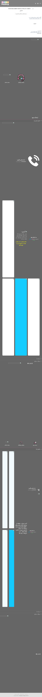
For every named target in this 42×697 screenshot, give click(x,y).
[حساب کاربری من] (35, 3)
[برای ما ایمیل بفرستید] (30, 363)
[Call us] (29, 363)
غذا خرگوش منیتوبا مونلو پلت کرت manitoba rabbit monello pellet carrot (35, 32)
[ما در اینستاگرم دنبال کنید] (32, 363)
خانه (33, 8)
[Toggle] (41, 121)
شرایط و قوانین (22, 694)
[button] (37, 3)
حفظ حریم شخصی (16, 694)
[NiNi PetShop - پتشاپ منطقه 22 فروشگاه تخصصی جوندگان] (5, 3)
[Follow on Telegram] (36, 654)
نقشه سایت (26, 694)
